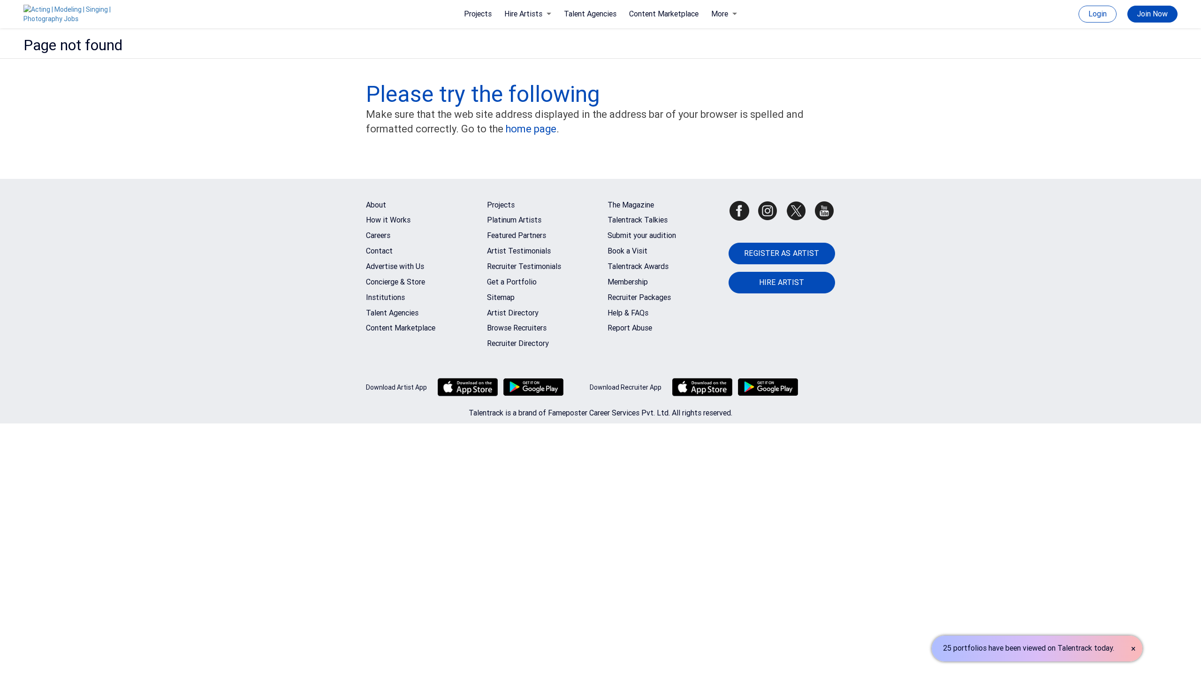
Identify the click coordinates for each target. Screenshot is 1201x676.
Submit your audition (642, 235)
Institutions (385, 297)
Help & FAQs (628, 312)
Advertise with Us (395, 266)
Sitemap (501, 297)
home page (531, 129)
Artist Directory (513, 312)
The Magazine (631, 204)
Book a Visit (627, 250)
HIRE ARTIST (781, 282)
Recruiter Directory (518, 343)
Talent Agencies (590, 13)
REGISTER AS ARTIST (781, 253)
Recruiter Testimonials (524, 266)
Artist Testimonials (519, 250)
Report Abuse (630, 327)
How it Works (388, 219)
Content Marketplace (664, 13)
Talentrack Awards (638, 266)
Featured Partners (516, 235)
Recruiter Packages (639, 297)
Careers (378, 235)
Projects (478, 13)
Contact (379, 250)
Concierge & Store (395, 281)
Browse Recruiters (517, 327)
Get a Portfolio (512, 281)
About (376, 204)
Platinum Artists (514, 219)
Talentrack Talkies (638, 219)
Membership (628, 281)
